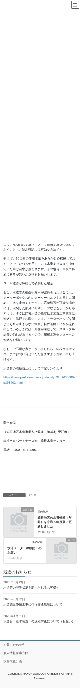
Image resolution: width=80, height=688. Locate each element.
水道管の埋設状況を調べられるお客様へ (31, 587)
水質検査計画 (12, 661)
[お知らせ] (19, 516)
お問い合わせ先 (14, 645)
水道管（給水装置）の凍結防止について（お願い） (39, 621)
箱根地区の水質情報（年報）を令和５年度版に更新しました (55, 522)
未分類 (32, 495)
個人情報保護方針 (15, 653)
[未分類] (61, 546)
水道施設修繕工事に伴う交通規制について (32, 604)
